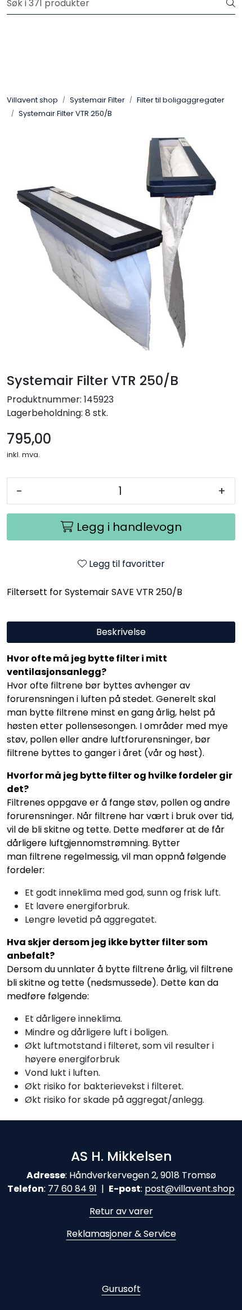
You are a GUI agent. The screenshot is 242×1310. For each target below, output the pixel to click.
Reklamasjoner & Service (121, 1233)
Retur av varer (121, 1211)
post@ (159, 1188)
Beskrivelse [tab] (121, 631)
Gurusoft (121, 1288)
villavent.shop (204, 1188)
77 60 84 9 (71, 1188)
